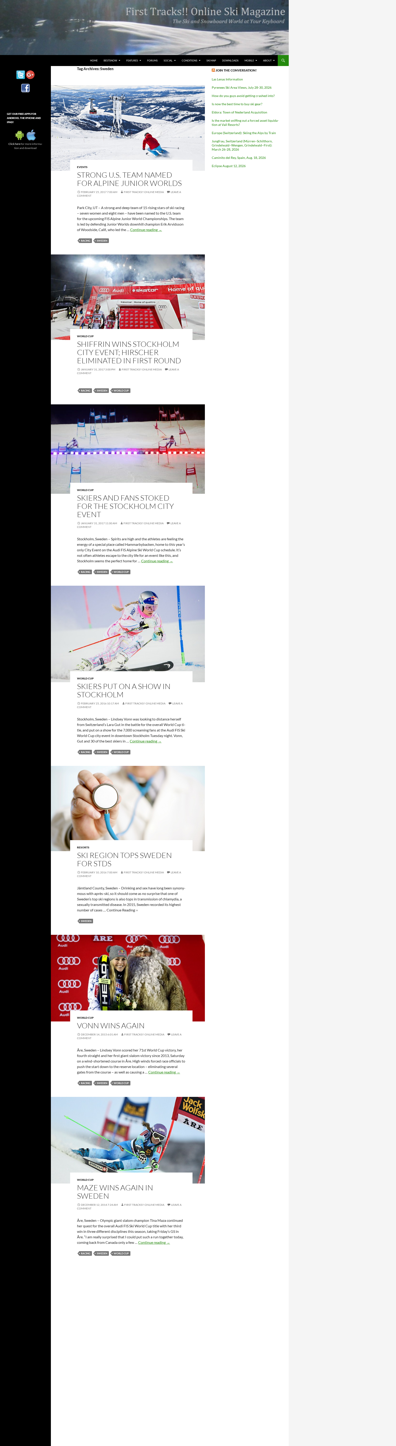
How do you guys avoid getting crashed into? (243, 96)
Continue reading (146, 229)
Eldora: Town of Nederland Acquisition (239, 112)
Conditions (189, 60)
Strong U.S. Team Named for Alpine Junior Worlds (129, 179)
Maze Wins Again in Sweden (115, 1191)
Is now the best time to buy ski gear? (237, 104)
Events (82, 167)
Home (94, 60)
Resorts (83, 847)
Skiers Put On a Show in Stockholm (123, 690)
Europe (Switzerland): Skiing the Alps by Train (244, 133)
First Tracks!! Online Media (144, 192)
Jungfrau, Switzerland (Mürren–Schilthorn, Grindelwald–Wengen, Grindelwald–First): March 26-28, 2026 (242, 145)
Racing (85, 240)
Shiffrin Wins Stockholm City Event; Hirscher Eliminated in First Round (129, 352)
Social (168, 60)
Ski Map (211, 60)
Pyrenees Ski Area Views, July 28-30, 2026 (242, 87)
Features (132, 60)
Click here (14, 144)
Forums (152, 60)
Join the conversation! (236, 70)
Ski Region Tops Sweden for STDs (124, 859)
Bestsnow (110, 60)
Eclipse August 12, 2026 (229, 166)
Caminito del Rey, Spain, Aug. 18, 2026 (239, 158)
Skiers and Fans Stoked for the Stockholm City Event (125, 506)
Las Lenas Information (227, 79)
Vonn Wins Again (111, 1025)
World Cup (85, 336)
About (267, 60)
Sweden (102, 240)
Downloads (230, 60)
